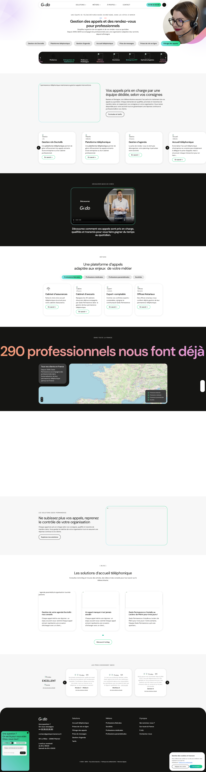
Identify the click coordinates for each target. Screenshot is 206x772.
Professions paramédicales (119, 277)
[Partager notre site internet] (202, 389)
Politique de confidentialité (185, 762)
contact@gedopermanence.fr (50, 734)
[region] (187, 761)
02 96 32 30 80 (153, 5)
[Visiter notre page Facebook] (202, 382)
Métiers (96, 5)
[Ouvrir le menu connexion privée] (164, 5)
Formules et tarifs (115, 114)
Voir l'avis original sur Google (81, 690)
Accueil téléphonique (80, 723)
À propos (111, 5)
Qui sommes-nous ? (147, 723)
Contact (126, 5)
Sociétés (138, 277)
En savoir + (48, 157)
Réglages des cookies (180, 766)
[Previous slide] (40, 58)
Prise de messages (79, 734)
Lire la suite (124, 685)
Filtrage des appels (79, 730)
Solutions (80, 5)
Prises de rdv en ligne (80, 727)
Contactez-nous (145, 734)
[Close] (202, 754)
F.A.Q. (141, 730)
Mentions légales (121, 761)
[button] (42, 398)
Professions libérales (72, 277)
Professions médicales (94, 277)
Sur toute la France (146, 727)
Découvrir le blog (103, 642)
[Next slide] (165, 58)
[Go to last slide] (65, 682)
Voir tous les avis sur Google (49, 687)
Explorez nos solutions (49, 537)
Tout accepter (196, 766)
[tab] (103, 635)
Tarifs (74, 741)
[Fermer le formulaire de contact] (28, 733)
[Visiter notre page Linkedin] (202, 386)
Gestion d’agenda (79, 738)
